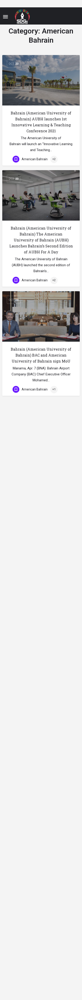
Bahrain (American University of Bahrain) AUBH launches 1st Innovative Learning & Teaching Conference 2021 (41, 122)
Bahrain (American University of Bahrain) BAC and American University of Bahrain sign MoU (41, 355)
